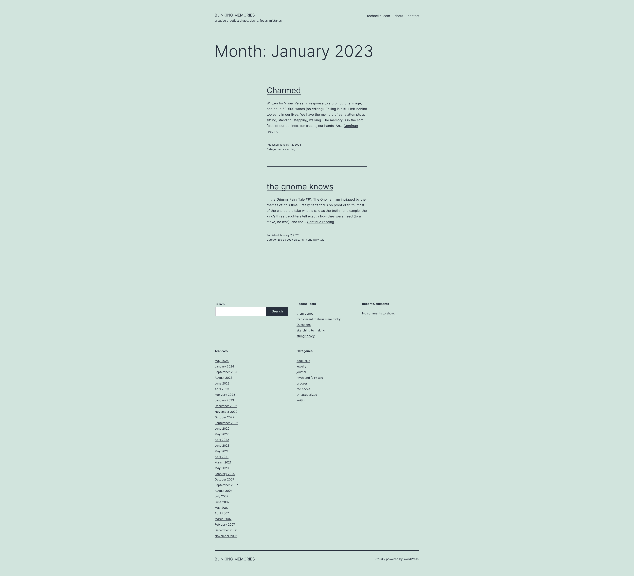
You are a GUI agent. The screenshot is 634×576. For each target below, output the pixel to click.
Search (220, 304)
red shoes (303, 389)
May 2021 (221, 451)
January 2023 (224, 400)
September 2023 (226, 372)
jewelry (301, 366)
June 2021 (222, 445)
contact (413, 16)
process (302, 383)
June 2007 (222, 502)
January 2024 (224, 366)
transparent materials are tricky (319, 319)
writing (291, 149)
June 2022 (222, 428)
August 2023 (223, 377)
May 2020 (222, 468)
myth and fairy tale (312, 239)
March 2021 (223, 462)
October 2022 (224, 417)
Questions (304, 324)
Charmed (284, 90)
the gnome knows (300, 186)
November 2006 (226, 536)
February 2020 (225, 474)
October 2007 (224, 479)
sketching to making (311, 330)
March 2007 (223, 519)
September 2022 (226, 423)
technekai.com (378, 16)
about (398, 16)
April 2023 (222, 389)
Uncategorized (307, 394)
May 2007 (222, 507)
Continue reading (320, 222)
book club (293, 239)
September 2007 (226, 485)
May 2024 (222, 361)
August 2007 (223, 490)
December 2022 (226, 406)
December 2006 (226, 530)
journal (301, 372)
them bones (305, 313)
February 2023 (225, 394)
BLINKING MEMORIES (235, 15)
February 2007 (225, 524)
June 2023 (222, 383)
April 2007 (222, 513)
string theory (306, 336)
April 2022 (222, 440)
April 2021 (222, 457)
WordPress (411, 559)
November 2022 (226, 411)
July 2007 (221, 496)
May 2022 (222, 434)
